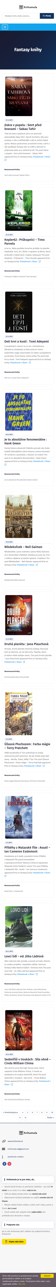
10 (52, 1112)
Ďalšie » (50, 1118)
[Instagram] (9, 1164)
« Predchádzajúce (10, 1112)
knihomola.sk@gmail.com (18, 1149)
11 (20, 1118)
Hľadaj (48, 16)
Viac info (21, 1284)
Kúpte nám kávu (16, 1242)
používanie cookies (16, 1157)
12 (25, 1118)
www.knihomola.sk (15, 1141)
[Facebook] (4, 1164)
